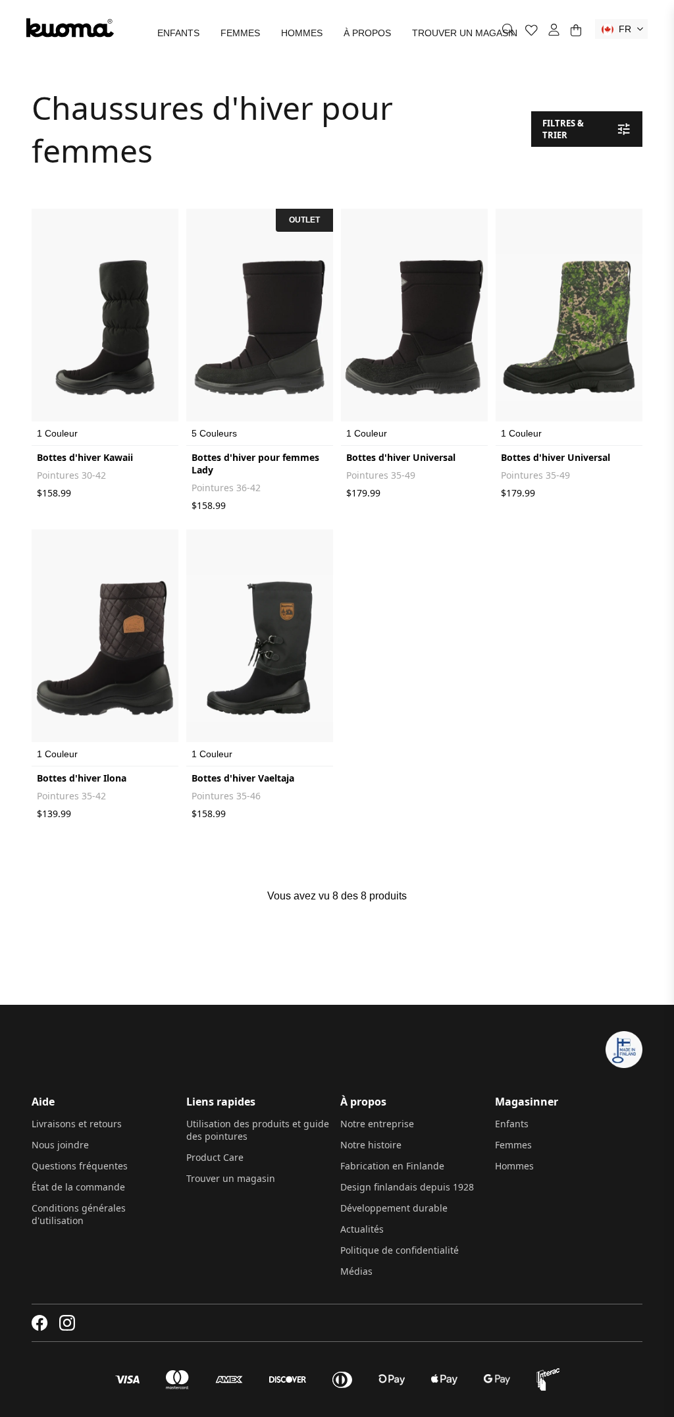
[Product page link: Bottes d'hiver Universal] (414, 327)
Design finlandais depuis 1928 (407, 1187)
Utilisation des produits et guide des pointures (257, 1129)
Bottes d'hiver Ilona (81, 778)
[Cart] (575, 30)
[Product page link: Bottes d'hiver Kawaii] (105, 327)
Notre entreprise (377, 1123)
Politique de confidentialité (399, 1250)
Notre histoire (371, 1144)
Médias (356, 1271)
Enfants (178, 33)
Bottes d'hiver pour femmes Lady (255, 463)
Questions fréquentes (80, 1166)
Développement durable (394, 1208)
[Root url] (70, 27)
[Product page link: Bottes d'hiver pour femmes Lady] (259, 327)
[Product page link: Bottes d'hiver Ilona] (105, 647)
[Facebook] (40, 1323)
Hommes (302, 33)
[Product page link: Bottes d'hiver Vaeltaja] (259, 647)
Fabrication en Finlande (392, 1166)
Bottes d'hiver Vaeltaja (243, 778)
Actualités (362, 1229)
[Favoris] (531, 30)
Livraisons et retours (77, 1123)
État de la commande (78, 1187)
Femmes (240, 33)
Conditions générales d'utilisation (79, 1214)
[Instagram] (67, 1323)
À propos (367, 33)
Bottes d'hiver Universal (400, 457)
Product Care (215, 1157)
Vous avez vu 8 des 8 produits (337, 895)
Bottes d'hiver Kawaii (85, 457)
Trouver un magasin (464, 33)
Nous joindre (60, 1144)
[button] (621, 29)
